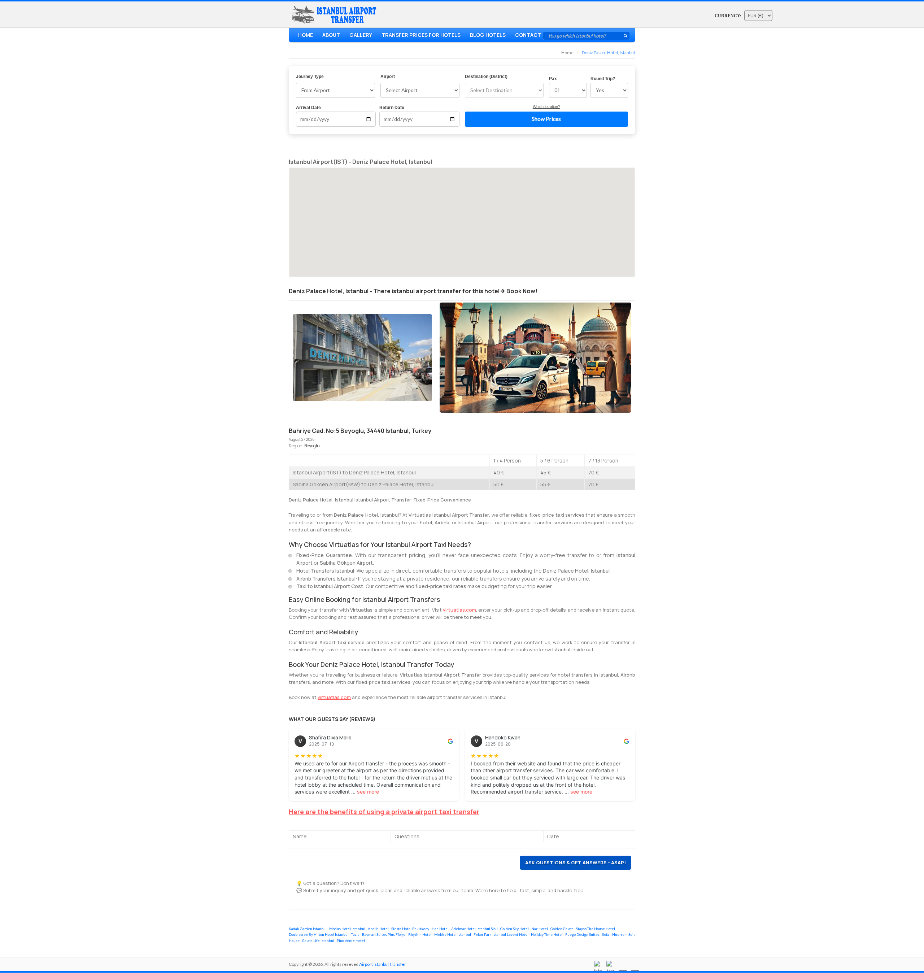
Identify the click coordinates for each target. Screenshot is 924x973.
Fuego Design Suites (582, 934)
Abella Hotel (378, 928)
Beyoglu (312, 446)
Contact (528, 34)
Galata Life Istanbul (318, 940)
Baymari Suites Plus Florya (384, 934)
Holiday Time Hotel (547, 934)
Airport (387, 76)
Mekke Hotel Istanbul (452, 934)
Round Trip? (602, 78)
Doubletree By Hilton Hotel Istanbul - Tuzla (324, 934)
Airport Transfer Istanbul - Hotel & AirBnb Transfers (334, 15)
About (331, 34)
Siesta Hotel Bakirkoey (410, 928)
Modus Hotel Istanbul (347, 928)
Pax (553, 78)
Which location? (546, 106)
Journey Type (310, 76)
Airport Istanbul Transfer (382, 964)
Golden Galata (562, 928)
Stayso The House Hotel (595, 928)
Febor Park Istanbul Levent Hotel (501, 934)
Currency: (728, 15)
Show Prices (546, 119)
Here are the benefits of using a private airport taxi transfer (384, 811)
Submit (625, 36)
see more (368, 792)
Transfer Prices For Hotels (421, 34)
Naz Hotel (539, 928)
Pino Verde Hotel (351, 940)
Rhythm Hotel (420, 934)
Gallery (360, 34)
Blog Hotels (488, 34)
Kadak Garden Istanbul (308, 928)
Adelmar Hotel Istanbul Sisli (474, 928)
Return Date (391, 107)
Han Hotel (440, 928)
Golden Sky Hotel (514, 928)
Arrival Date (308, 107)
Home (305, 34)
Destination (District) (486, 76)
